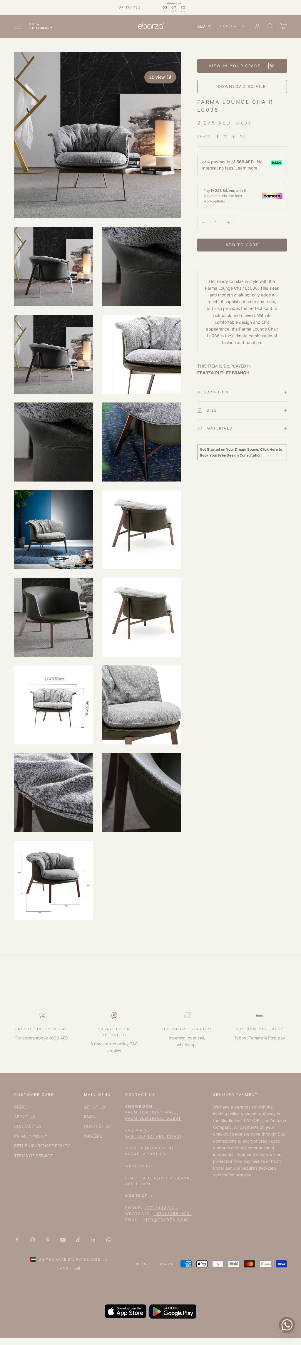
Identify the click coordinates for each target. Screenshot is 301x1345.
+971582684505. (173, 1213)
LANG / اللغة (229, 26)
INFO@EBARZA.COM (165, 1219)
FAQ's (89, 1116)
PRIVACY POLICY (30, 1135)
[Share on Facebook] (217, 136)
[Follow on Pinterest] (48, 1240)
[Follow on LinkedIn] (93, 1240)
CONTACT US (27, 1126)
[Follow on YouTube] (63, 1240)
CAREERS (93, 1135)
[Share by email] (242, 136)
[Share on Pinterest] (234, 136)
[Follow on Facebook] (17, 1240)
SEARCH (22, 1106)
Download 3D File (242, 86)
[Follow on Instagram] (32, 1240)
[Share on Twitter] (225, 136)
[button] (204, 26)
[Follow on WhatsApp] (109, 1240)
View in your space (235, 65)
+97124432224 (161, 1207)
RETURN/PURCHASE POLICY (42, 1145)
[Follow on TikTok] (78, 1240)
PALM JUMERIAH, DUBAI (153, 1118)
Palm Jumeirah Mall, (152, 1112)
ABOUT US (24, 1116)
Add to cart (242, 244)
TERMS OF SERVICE (33, 1155)
